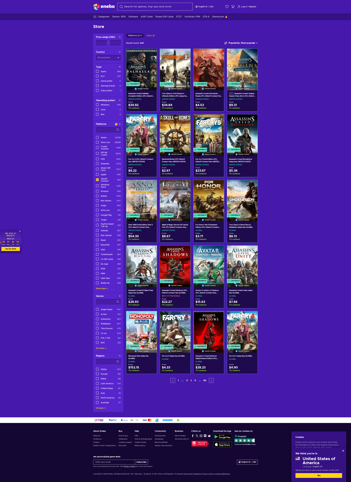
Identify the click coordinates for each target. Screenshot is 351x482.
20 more (100, 348)
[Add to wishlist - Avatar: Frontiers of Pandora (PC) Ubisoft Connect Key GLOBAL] (219, 250)
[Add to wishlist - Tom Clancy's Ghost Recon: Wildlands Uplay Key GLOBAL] (253, 184)
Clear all (150, 36)
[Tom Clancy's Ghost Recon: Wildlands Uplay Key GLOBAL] (242, 197)
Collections (123, 439)
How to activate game (143, 439)
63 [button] (204, 380)
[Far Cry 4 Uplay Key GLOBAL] (242, 328)
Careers (96, 442)
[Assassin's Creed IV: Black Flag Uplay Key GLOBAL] (141, 263)
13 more (99, 408)
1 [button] (178, 380)
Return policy (140, 445)
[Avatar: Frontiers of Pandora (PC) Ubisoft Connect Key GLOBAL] (208, 263)
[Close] (343, 451)
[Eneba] (103, 6)
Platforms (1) (134, 36)
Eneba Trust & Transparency (104, 445)
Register (252, 7)
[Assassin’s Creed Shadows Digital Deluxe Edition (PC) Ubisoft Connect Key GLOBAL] (208, 328)
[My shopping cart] (233, 7)
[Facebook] (192, 435)
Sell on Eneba (180, 436)
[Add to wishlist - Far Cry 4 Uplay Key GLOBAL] (253, 315)
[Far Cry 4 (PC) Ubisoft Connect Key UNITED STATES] (141, 131)
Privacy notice (129, 466)
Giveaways (159, 439)
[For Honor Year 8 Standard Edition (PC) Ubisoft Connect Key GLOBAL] (208, 197)
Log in (244, 7)
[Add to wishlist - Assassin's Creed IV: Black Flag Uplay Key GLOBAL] (152, 250)
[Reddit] (209, 435)
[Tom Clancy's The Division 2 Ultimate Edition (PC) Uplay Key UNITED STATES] (175, 66)
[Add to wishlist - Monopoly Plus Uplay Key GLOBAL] (152, 315)
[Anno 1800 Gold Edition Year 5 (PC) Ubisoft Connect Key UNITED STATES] (141, 197)
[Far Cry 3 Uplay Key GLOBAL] (175, 328)
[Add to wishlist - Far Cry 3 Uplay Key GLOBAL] (185, 315)
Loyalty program (125, 442)
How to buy (123, 436)
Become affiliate (161, 442)
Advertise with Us (182, 439)
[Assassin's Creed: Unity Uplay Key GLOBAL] (242, 263)
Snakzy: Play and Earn (163, 445)
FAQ (136, 436)
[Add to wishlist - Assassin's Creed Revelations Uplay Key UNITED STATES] (253, 118)
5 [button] (195, 380)
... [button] (183, 380)
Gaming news (160, 436)
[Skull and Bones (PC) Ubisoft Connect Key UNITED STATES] (175, 131)
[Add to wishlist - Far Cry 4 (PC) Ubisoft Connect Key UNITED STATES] (152, 118)
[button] (172, 380)
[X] (197, 435)
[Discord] (205, 435)
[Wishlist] (227, 7)
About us (96, 436)
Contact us (97, 439)
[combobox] (155, 6)
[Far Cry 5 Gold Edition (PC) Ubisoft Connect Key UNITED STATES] (208, 131)
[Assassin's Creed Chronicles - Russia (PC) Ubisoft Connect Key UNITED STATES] (208, 66)
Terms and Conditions (192, 474)
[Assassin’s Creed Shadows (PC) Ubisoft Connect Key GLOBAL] (175, 263)
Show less (100, 289)
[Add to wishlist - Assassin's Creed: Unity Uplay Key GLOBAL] (253, 250)
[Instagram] (201, 435)
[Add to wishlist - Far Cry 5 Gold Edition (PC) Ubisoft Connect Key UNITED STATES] (219, 118)
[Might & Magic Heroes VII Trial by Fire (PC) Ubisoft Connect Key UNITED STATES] (175, 197)
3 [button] (187, 380)
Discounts (122, 445)
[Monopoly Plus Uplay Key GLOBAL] (141, 328)
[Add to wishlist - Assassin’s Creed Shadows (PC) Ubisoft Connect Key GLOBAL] (185, 250)
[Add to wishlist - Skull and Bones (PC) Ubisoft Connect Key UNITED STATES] (185, 118)
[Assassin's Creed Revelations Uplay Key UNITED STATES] (242, 131)
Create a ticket (140, 442)
